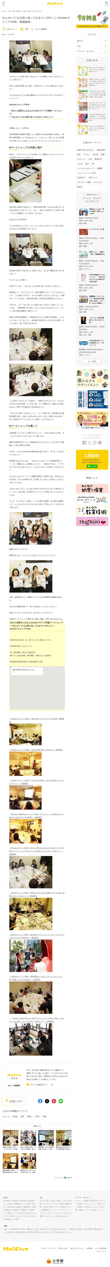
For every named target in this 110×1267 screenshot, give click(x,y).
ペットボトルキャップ (85, 168)
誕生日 (79, 187)
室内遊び (7, 1201)
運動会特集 (97, 1229)
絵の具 (95, 154)
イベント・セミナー (86, 51)
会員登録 (89, 1248)
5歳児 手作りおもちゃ (85, 150)
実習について (54, 1207)
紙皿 (103, 154)
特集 (5, 1226)
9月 (93, 164)
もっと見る (92, 361)
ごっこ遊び (26, 1204)
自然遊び (31, 1201)
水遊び (34, 1207)
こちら (60, 619)
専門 (17, 1219)
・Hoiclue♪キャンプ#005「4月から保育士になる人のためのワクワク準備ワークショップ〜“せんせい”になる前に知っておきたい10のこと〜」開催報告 (36, 851)
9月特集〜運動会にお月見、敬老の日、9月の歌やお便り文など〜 (44, 1229)
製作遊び (23, 1201)
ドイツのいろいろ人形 (96, 229)
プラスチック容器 (84, 182)
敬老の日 (98, 159)
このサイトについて (48, 1248)
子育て (37, 1116)
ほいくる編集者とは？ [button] (39, 1085)
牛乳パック (93, 177)
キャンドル (98, 182)
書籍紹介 (46, 1210)
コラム (56, 1204)
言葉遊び (16, 1210)
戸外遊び (15, 1201)
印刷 (26, 29)
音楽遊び (8, 1210)
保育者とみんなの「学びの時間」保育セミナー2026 (96, 211)
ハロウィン (81, 159)
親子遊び (28, 1213)
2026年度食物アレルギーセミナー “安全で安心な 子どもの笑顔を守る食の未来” (97, 278)
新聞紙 (99, 168)
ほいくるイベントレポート (33, 11)
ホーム (4, 11)
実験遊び (24, 1210)
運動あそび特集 (76, 1229)
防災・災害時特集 (11, 1229)
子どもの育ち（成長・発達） (51, 1201)
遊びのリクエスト (77, 1248)
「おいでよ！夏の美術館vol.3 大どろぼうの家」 (96, 320)
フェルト (86, 154)
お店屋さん (81, 177)
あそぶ (80, 41)
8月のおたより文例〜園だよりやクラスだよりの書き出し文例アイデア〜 (97, 128)
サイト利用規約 (101, 1248)
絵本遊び (18, 1207)
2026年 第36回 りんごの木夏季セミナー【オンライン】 (96, 343)
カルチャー (48, 1216)
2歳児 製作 (101, 150)
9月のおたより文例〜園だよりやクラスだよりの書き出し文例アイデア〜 (97, 69)
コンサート (95, 1207)
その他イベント (96, 1210)
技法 (78, 154)
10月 (87, 164)
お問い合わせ (63, 1248)
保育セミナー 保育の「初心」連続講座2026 (97, 253)
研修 (44, 1116)
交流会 (15, 1116)
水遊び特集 (88, 1229)
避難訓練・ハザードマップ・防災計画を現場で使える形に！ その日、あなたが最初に (96, 299)
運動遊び (26, 1207)
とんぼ (79, 164)
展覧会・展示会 (84, 1207)
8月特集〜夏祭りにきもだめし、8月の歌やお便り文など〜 (49, 1232)
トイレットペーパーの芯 (86, 173)
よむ (79, 46)
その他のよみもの (61, 1216)
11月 (90, 159)
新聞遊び (17, 1204)
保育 (22, 1116)
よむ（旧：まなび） (15, 11)
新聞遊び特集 (20, 1232)
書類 (67, 1204)
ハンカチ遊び (19, 1213)
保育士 (29, 1116)
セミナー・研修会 (82, 1201)
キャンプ (6, 1116)
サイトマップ (102, 1251)
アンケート (55, 1210)
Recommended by (59, 1177)
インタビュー (48, 1204)
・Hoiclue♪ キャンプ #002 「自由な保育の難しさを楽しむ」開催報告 (35, 750)
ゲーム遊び (8, 1204)
